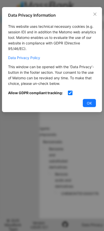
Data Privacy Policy (24, 58)
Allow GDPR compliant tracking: (35, 93)
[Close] (95, 14)
